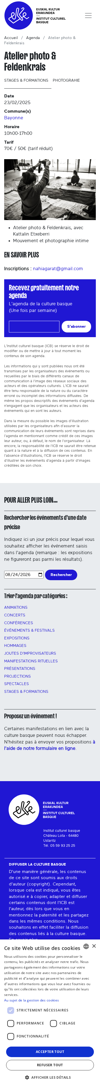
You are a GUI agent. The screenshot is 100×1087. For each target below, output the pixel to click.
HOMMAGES (15, 646)
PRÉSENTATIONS (19, 669)
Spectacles (16, 684)
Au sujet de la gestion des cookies (31, 1000)
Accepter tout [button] (50, 1051)
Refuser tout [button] (50, 1065)
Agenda (33, 38)
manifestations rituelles (31, 661)
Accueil (11, 38)
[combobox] (86, 946)
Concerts (14, 615)
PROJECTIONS (17, 676)
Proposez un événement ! (30, 716)
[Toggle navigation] (88, 15)
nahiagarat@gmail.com (58, 268)
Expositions (16, 638)
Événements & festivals (29, 630)
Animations (16, 608)
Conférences (18, 623)
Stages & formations (26, 80)
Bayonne (13, 117)
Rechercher (61, 575)
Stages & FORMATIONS (26, 692)
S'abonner (76, 326)
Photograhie (66, 80)
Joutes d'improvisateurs (30, 653)
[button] (50, 1077)
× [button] (94, 946)
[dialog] (50, 1013)
